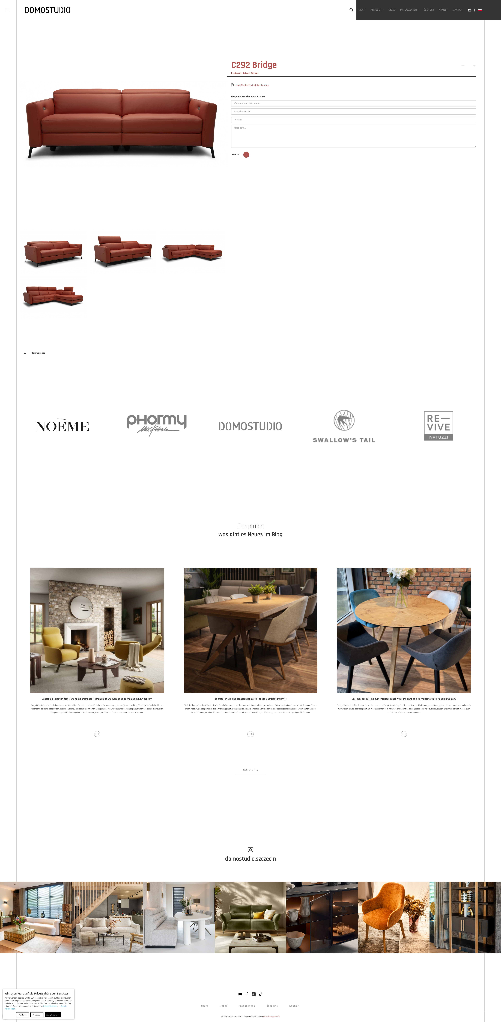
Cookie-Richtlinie (50, 1006)
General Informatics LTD (271, 1016)
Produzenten (247, 1006)
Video (392, 9)
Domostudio (232, 1016)
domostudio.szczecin (250, 859)
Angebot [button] (377, 9)
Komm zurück (34, 353)
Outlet (443, 9)
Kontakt (458, 9)
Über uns (429, 9)
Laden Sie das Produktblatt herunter (252, 85)
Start (362, 9)
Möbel (223, 1006)
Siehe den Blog (250, 770)
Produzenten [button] (409, 9)
